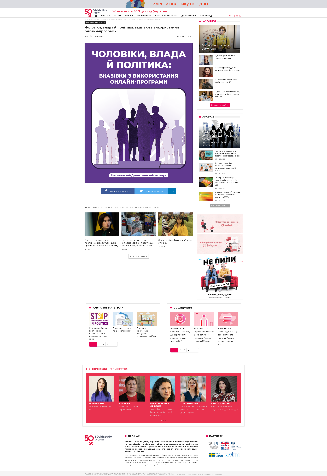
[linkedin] (172, 191)
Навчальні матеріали (100, 19)
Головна (87, 19)
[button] (161, 421)
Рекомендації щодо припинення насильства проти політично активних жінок (98, 333)
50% (86, 36)
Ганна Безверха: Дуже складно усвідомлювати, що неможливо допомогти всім (137, 243)
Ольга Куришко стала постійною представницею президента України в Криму (101, 243)
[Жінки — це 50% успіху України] (95, 13)
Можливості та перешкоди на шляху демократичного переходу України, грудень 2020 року (204, 335)
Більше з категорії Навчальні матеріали (139, 207)
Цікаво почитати (93, 207)
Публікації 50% (111, 207)
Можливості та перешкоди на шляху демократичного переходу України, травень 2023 (180, 335)
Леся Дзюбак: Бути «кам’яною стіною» (175, 241)
